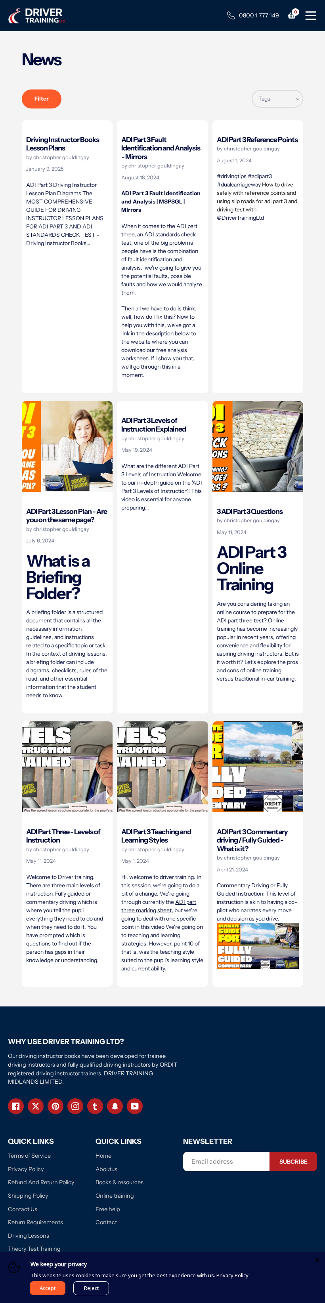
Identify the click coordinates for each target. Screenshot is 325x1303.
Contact (106, 1222)
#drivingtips (232, 176)
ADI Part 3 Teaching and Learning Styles (156, 836)
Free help (108, 1209)
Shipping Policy (28, 1195)
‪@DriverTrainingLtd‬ (240, 217)
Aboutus (106, 1169)
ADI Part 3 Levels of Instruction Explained (153, 424)
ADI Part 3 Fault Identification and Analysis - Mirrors (160, 148)
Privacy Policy (26, 1169)
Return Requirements (35, 1222)
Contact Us (22, 1209)
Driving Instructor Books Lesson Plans (62, 143)
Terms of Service (29, 1155)
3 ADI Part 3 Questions (250, 511)
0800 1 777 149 (259, 15)
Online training (115, 1195)
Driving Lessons (28, 1235)
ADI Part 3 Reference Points (257, 139)
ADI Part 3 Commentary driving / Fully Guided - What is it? (252, 840)
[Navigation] (310, 14)
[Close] (317, 1260)
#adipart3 (260, 176)
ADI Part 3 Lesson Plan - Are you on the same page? (66, 515)
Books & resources (119, 1182)
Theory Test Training (34, 1248)
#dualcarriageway (239, 184)
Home (103, 1155)
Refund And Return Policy (41, 1182)
